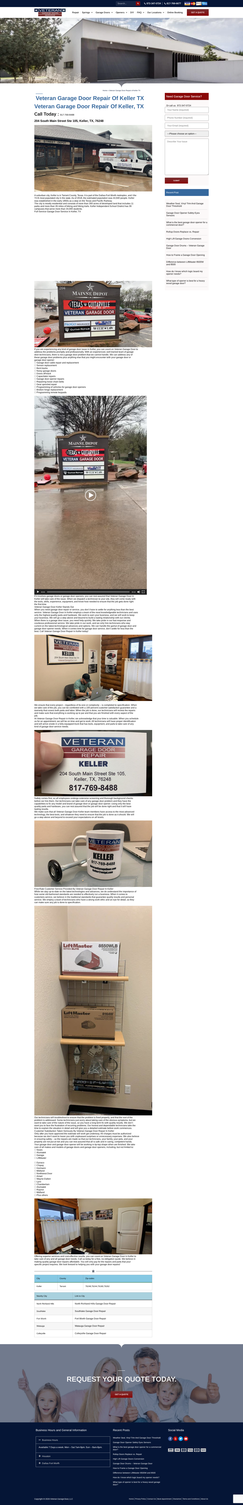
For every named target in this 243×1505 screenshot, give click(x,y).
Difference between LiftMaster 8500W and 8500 (185, 263)
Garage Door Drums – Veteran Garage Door (185, 246)
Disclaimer (177, 1499)
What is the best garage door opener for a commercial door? (186, 223)
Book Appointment (164, 1499)
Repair (75, 12)
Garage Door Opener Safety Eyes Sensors (183, 214)
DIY (132, 12)
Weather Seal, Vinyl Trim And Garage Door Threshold (184, 204)
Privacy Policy (140, 1499)
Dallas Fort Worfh (50, 1463)
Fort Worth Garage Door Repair (90, 1318)
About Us (204, 1499)
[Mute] (138, 591)
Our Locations (154, 12)
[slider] (88, 592)
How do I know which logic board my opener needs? (184, 272)
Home (105, 90)
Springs (86, 12)
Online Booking (175, 12)
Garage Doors (103, 12)
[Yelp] (175, 1438)
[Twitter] (180, 1438)
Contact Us (151, 1499)
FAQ (139, 12)
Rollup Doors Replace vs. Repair (182, 232)
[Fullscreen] (143, 591)
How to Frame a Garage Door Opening (185, 255)
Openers (120, 12)
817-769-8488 (67, 115)
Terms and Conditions (191, 1499)
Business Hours (50, 1440)
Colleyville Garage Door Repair (90, 1333)
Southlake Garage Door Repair (90, 1311)
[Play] (38, 591)
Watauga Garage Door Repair (89, 1326)
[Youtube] (186, 1438)
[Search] (138, 3)
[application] (90, 495)
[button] (90, 495)
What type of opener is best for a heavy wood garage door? (185, 282)
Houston (46, 1456)
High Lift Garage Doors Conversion (183, 238)
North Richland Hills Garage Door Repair (95, 1303)
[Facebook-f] (170, 1438)
